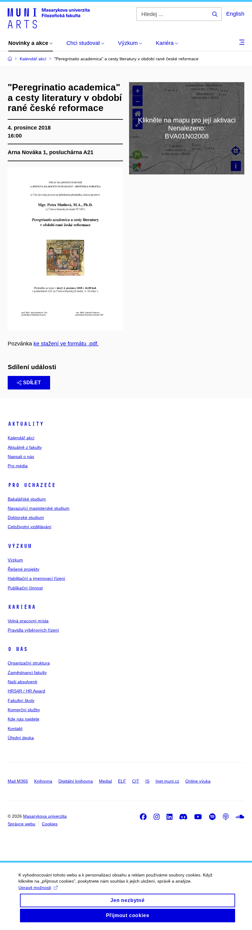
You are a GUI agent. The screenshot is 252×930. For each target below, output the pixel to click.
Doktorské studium (26, 517)
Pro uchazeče (32, 485)
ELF (122, 781)
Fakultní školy (21, 700)
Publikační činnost (25, 587)
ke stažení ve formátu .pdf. (66, 344)
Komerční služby (24, 709)
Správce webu (21, 823)
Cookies (49, 823)
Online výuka (198, 781)
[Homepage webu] (49, 17)
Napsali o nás (21, 456)
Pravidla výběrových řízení (33, 630)
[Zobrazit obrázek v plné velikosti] (65, 248)
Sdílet (32, 382)
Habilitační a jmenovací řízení (36, 578)
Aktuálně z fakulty (25, 447)
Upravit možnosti (34, 887)
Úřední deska (21, 737)
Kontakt (15, 728)
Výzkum (20, 546)
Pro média (18, 465)
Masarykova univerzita (45, 816)
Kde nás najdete (23, 718)
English (235, 14)
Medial (105, 781)
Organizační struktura (29, 663)
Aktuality (26, 424)
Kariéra (22, 607)
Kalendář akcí (21, 437)
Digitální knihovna (75, 781)
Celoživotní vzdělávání (29, 526)
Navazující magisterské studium (38, 508)
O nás (18, 649)
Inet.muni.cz (167, 781)
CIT (135, 781)
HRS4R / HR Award (26, 691)
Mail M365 (18, 781)
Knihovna (43, 781)
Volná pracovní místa (28, 620)
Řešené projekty (23, 569)
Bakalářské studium (27, 499)
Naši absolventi (22, 681)
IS (147, 781)
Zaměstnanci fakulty (27, 672)
